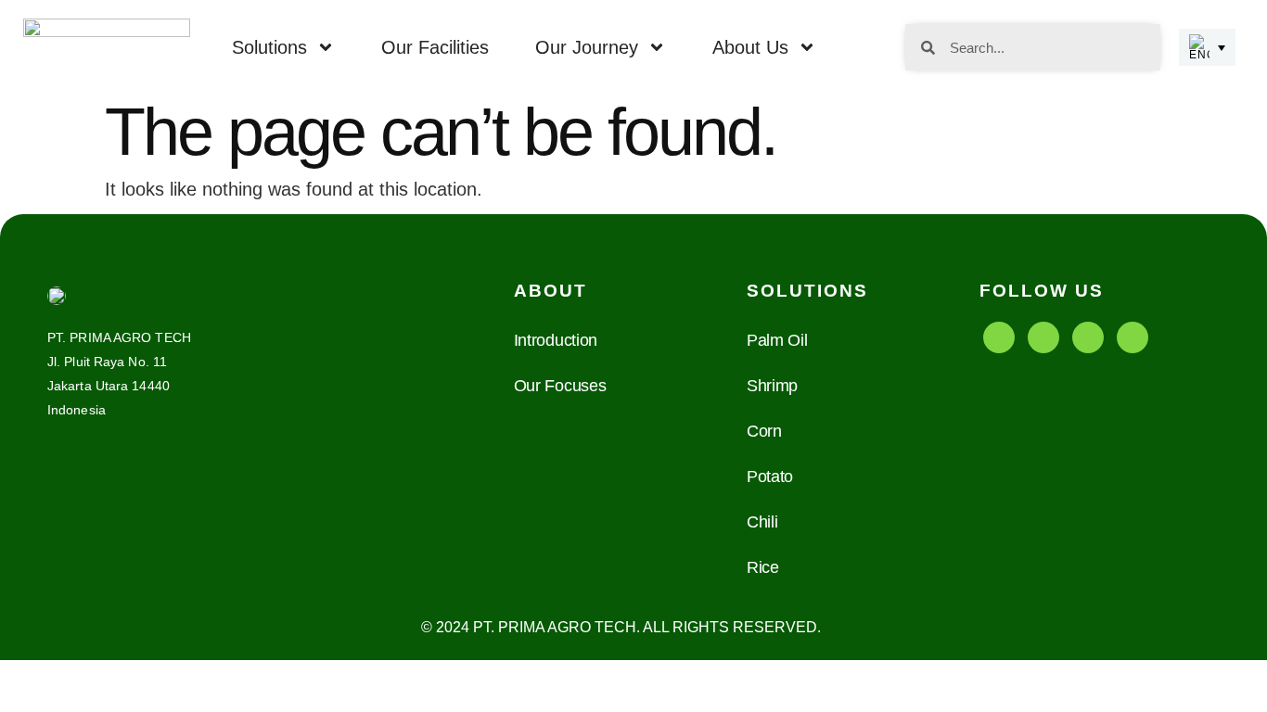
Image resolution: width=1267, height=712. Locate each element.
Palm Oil (777, 340)
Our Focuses (560, 385)
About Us (750, 47)
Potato (770, 476)
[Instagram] (1088, 336)
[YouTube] (1043, 336)
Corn (764, 431)
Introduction (555, 340)
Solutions (269, 47)
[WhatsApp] (1132, 336)
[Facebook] (999, 336)
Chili (762, 522)
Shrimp (772, 385)
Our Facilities (435, 47)
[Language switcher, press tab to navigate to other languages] (1207, 47)
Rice (763, 567)
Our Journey (586, 47)
